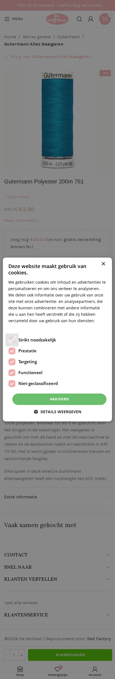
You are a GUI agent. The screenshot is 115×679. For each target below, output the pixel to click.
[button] (57, 412)
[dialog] (57, 339)
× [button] (103, 264)
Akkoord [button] (59, 398)
